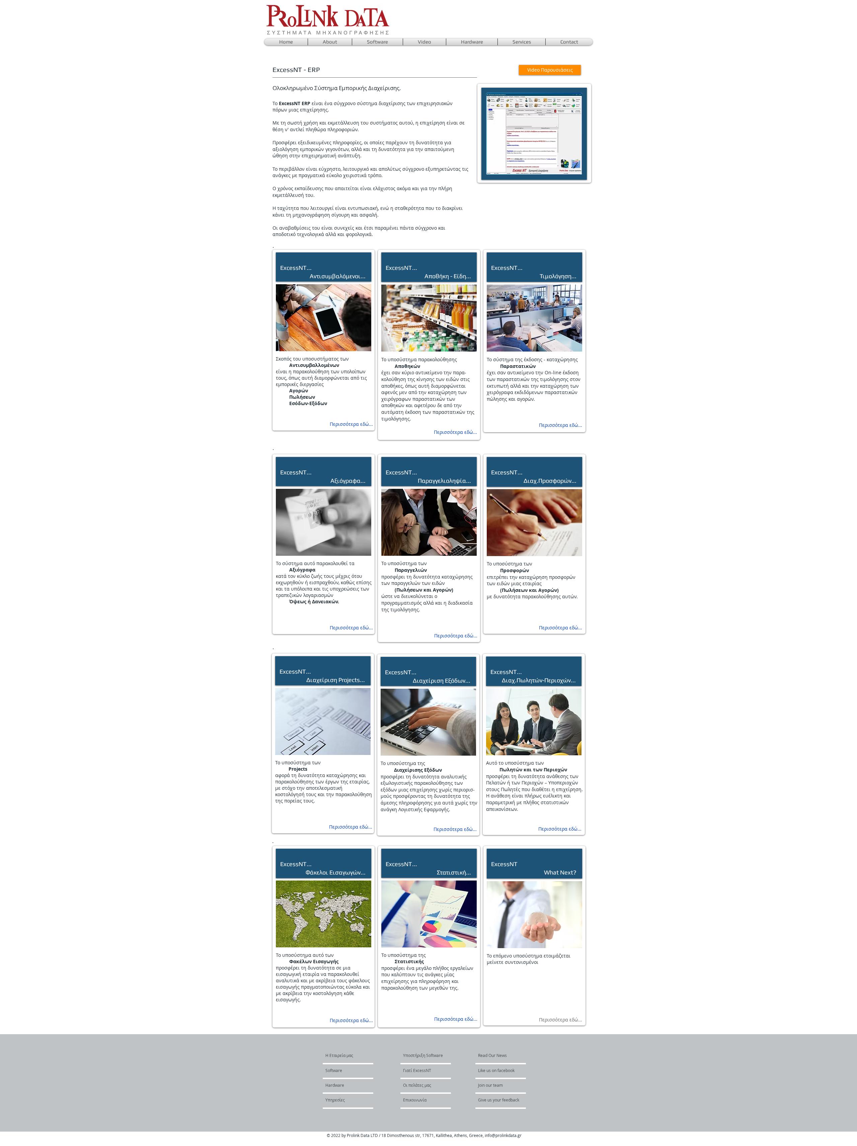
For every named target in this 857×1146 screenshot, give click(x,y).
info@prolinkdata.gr (503, 1135)
